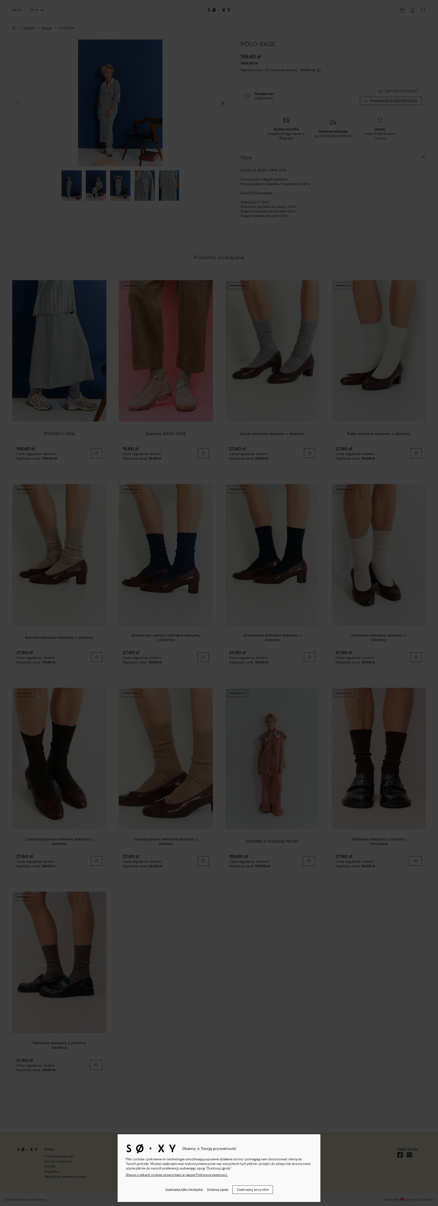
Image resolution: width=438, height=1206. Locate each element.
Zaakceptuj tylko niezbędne (184, 1190)
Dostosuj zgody (217, 1190)
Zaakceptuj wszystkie (253, 1190)
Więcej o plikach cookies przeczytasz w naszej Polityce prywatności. (177, 1175)
